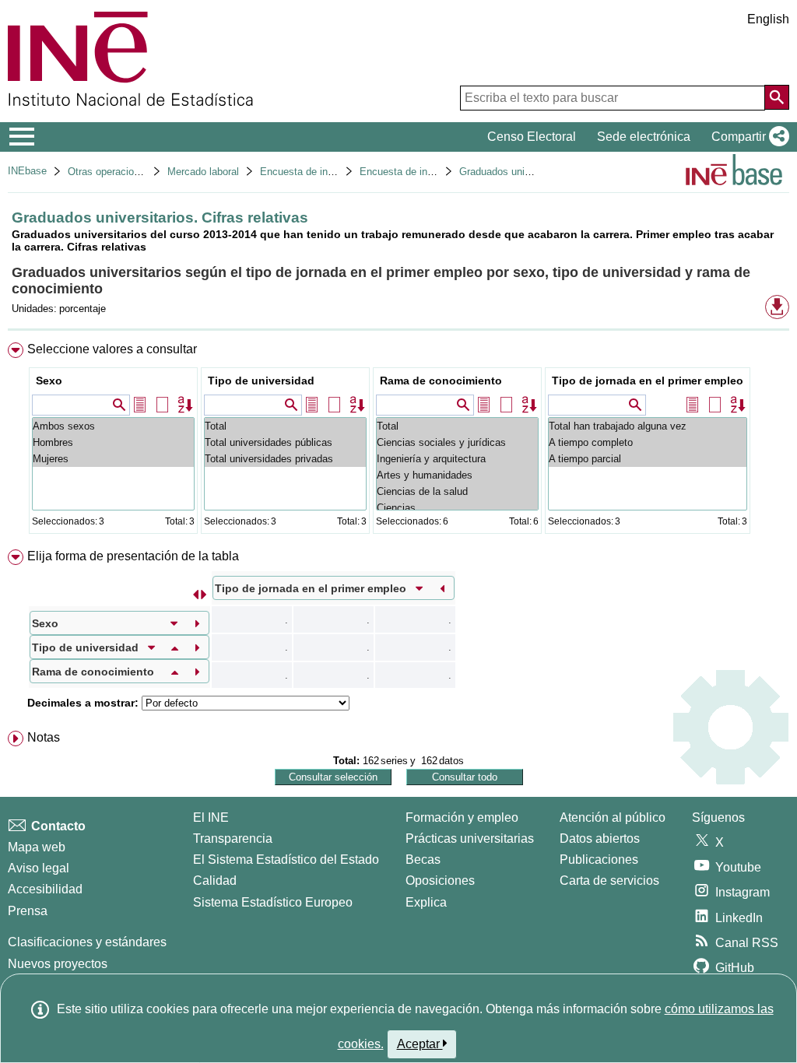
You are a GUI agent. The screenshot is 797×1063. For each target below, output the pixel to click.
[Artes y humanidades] (457, 475)
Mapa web (36, 847)
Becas (423, 859)
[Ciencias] (457, 508)
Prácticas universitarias (470, 838)
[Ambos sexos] (113, 426)
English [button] (768, 19)
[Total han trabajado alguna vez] (647, 426)
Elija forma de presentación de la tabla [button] (133, 556)
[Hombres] (113, 442)
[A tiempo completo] (647, 442)
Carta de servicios (609, 880)
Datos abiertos (600, 838)
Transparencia (232, 838)
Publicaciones (599, 859)
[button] (747, 137)
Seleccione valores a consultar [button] (112, 349)
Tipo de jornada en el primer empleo (647, 380)
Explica (426, 902)
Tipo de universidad (261, 380)
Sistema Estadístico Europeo (273, 902)
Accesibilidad (45, 889)
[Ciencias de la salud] (457, 491)
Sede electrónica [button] (643, 136)
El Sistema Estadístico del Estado (286, 859)
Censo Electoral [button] (531, 136)
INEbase (27, 171)
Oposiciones (440, 880)
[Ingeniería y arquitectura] (457, 459)
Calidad (215, 880)
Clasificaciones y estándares (87, 942)
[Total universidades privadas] (285, 459)
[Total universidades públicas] (285, 442)
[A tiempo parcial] (647, 459)
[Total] (285, 426)
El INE (211, 817)
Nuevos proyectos (57, 963)
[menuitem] (398, 441)
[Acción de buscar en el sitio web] (776, 97)
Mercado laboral (203, 171)
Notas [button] (43, 737)
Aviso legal (38, 868)
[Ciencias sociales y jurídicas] (457, 442)
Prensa (27, 910)
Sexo (49, 380)
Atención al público (612, 817)
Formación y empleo (462, 817)
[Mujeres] (113, 459)
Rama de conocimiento (441, 380)
